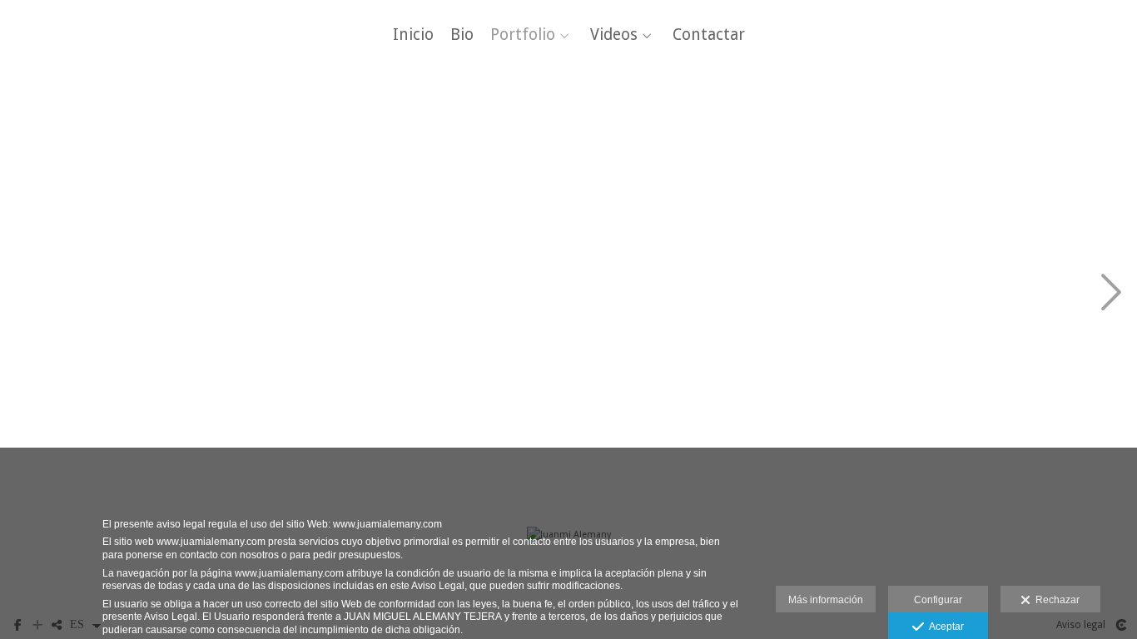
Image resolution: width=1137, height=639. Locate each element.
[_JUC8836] (223, 145)
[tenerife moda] (522, 294)
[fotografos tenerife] (671, 443)
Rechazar (1055, 600)
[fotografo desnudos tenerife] (522, 443)
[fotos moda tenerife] (373, 443)
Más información (825, 600)
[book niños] (74, 443)
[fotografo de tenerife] (373, 145)
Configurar (938, 600)
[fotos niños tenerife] (671, 294)
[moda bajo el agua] (223, 294)
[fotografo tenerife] (522, 145)
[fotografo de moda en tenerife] (821, 294)
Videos (614, 35)
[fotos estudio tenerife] (74, 294)
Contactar (709, 35)
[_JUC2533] (821, 145)
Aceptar (944, 626)
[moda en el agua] (821, 443)
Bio (462, 35)
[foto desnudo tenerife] (223, 443)
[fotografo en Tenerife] (970, 443)
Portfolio (522, 35)
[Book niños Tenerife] (74, 145)
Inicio (413, 35)
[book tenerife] (970, 294)
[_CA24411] (373, 294)
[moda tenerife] (671, 145)
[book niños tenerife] (970, 145)
